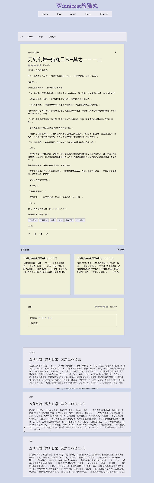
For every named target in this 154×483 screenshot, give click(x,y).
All (21, 36)
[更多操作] (115, 52)
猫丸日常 (80, 220)
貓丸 (60, 220)
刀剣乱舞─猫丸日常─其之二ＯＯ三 (40, 258)
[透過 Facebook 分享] (29, 233)
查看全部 (121, 250)
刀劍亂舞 (52, 36)
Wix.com (95, 389)
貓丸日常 (69, 220)
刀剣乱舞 (43, 220)
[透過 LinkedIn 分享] (41, 233)
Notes (30, 36)
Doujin (40, 36)
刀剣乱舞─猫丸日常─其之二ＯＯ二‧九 (95, 258)
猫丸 (53, 220)
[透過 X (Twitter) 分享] (35, 233)
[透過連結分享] (47, 233)
